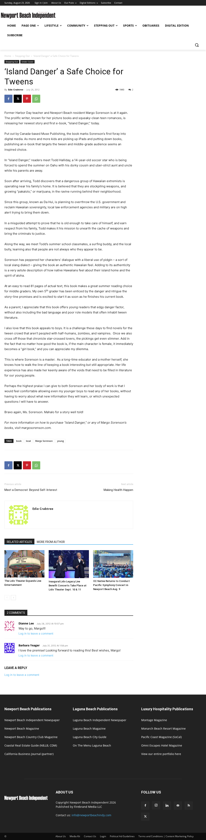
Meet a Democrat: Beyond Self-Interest (30, 490)
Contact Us (90, 836)
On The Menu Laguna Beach (92, 745)
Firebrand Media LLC (88, 807)
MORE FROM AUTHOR (51, 541)
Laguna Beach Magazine (89, 728)
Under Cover (27, 61)
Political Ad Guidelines (122, 836)
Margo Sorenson (44, 440)
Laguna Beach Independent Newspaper (99, 720)
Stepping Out (22, 56)
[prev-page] (6, 597)
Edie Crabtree (15, 89)
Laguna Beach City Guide (89, 737)
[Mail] (178, 806)
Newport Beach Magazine (21, 728)
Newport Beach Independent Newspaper (32, 720)
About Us (61, 836)
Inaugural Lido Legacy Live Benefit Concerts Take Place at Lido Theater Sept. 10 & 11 (68, 585)
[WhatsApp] (36, 99)
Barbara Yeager (29, 645)
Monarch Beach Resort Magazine (163, 728)
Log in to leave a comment (36, 633)
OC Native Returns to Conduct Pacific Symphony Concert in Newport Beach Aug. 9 (111, 585)
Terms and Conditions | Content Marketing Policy (166, 836)
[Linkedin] (167, 806)
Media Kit (75, 836)
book (19, 440)
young (60, 440)
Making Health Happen (118, 490)
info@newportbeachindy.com (91, 815)
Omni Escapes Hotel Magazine (161, 745)
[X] (18, 99)
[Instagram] (156, 805)
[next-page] (13, 597)
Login (103, 836)
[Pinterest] (27, 99)
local (28, 440)
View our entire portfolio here (161, 754)
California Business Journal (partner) (29, 754)
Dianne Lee (26, 623)
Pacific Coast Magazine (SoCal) (161, 737)
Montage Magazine (154, 720)
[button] (197, 45)
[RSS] (189, 806)
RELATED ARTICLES (19, 541)
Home (7, 56)
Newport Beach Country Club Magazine (31, 737)
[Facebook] (8, 99)
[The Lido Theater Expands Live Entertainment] (24, 564)
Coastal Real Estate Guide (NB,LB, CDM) (30, 745)
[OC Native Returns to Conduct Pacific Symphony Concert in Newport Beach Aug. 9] (113, 564)
